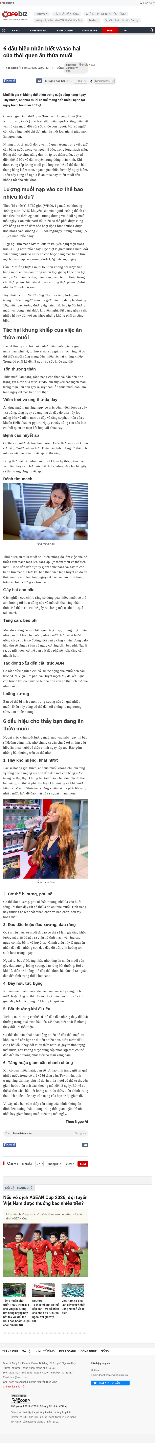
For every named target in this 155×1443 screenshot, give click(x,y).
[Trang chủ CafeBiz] (3, 30)
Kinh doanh (67, 1351)
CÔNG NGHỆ (89, 30)
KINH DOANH (65, 30)
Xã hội (26, 1351)
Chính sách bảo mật (14, 1386)
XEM (83, 1164)
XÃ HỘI (16, 30)
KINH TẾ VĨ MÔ (38, 30)
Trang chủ (10, 1351)
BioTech (93, 20)
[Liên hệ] (39, 80)
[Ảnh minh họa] (45, 511)
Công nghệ (89, 1351)
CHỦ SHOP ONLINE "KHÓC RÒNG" (106, 14)
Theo (45, 1133)
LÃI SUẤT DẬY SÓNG (67, 14)
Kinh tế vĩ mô (45, 1351)
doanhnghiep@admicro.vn (113, 1375)
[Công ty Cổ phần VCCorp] (21, 1399)
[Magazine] (7, 3)
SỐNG (110, 30)
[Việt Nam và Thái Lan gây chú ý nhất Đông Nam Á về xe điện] (75, 1290)
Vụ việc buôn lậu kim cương (121, 20)
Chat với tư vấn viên (108, 1383)
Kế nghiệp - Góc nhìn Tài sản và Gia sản (59, 20)
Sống (60, 67)
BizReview (41, 14)
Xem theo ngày (21, 1164)
